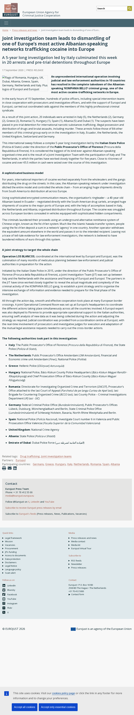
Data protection (12, 559)
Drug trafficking (30, 456)
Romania (95, 464)
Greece (49, 464)
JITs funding (11, 552)
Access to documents (15, 555)
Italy (69, 464)
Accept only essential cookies (58, 707)
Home (5, 30)
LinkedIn (35, 501)
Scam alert (10, 572)
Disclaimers (11, 562)
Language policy (13, 569)
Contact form (77, 594)
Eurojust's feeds (27, 513)
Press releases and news (24, 30)
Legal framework (13, 537)
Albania (115, 464)
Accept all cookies (24, 707)
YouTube (49, 501)
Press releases (78, 567)
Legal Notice (11, 565)
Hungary (60, 464)
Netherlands (81, 464)
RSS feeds (76, 560)
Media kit (75, 544)
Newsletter (76, 564)
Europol (20, 460)
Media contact (78, 541)
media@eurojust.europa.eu (19, 495)
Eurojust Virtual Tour (81, 548)
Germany (38, 464)
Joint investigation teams (56, 456)
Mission (9, 541)
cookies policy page (63, 693)
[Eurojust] (11, 10)
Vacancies (10, 544)
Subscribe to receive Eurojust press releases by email (33, 507)
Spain (105, 464)
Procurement (11, 548)
